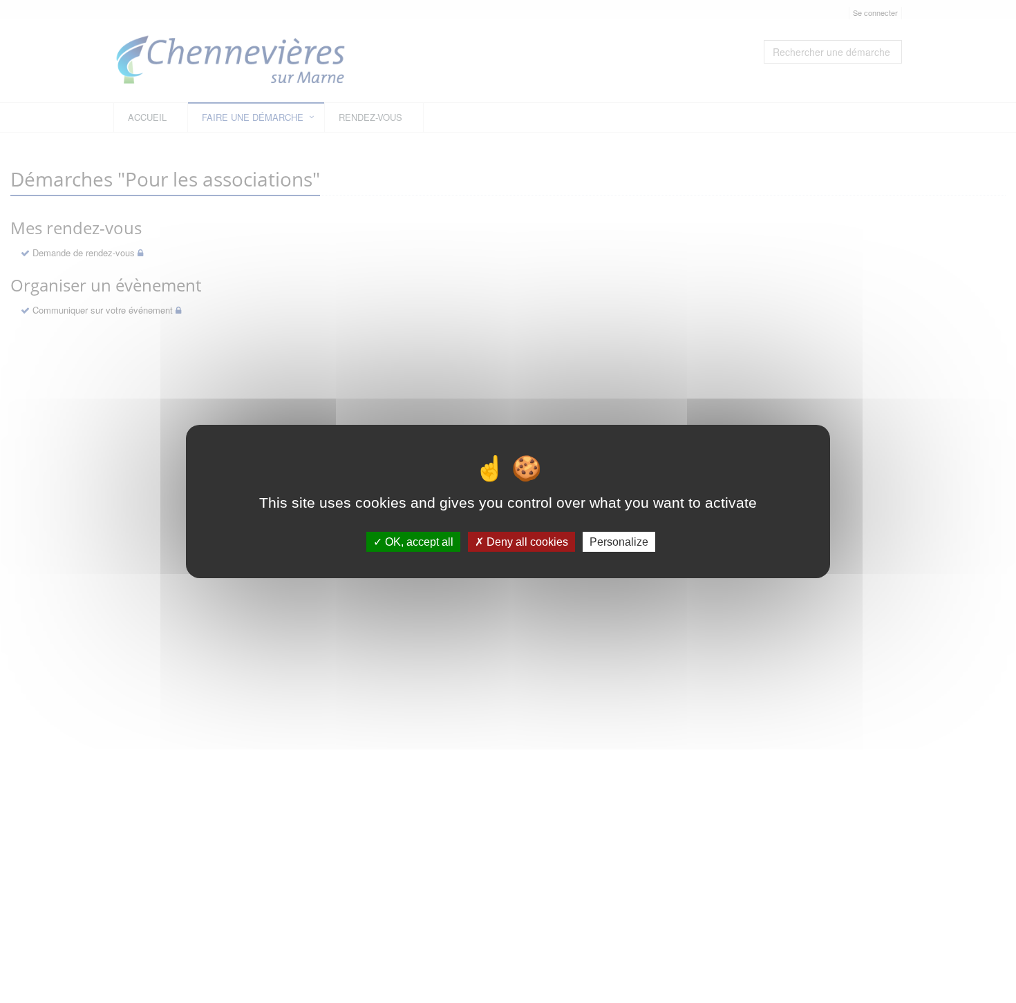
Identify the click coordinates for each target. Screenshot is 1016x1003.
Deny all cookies (526, 542)
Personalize (619, 542)
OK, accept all (417, 542)
